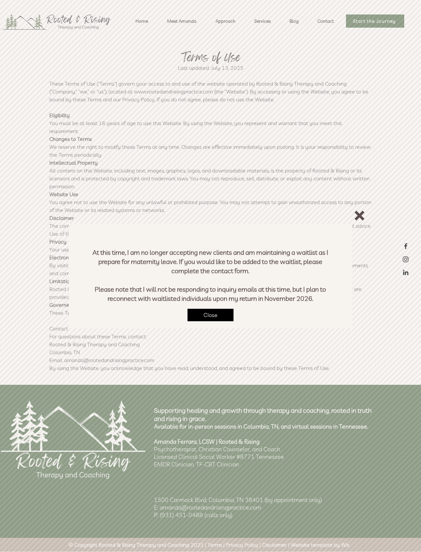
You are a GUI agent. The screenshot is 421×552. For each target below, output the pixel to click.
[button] (359, 216)
